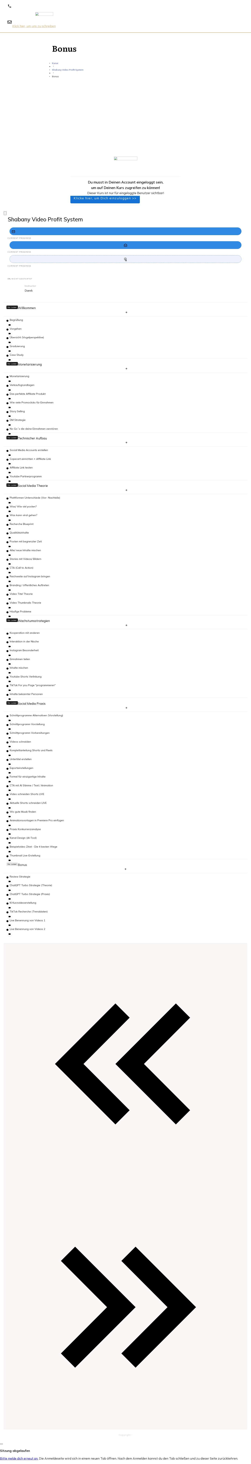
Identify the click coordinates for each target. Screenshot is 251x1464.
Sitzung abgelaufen (15, 1451)
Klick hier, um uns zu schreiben (34, 26)
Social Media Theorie (33, 486)
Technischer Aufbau (32, 438)
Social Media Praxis (32, 703)
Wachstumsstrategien (34, 621)
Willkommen (27, 308)
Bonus (22, 865)
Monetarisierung (30, 364)
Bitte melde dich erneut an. (19, 1458)
